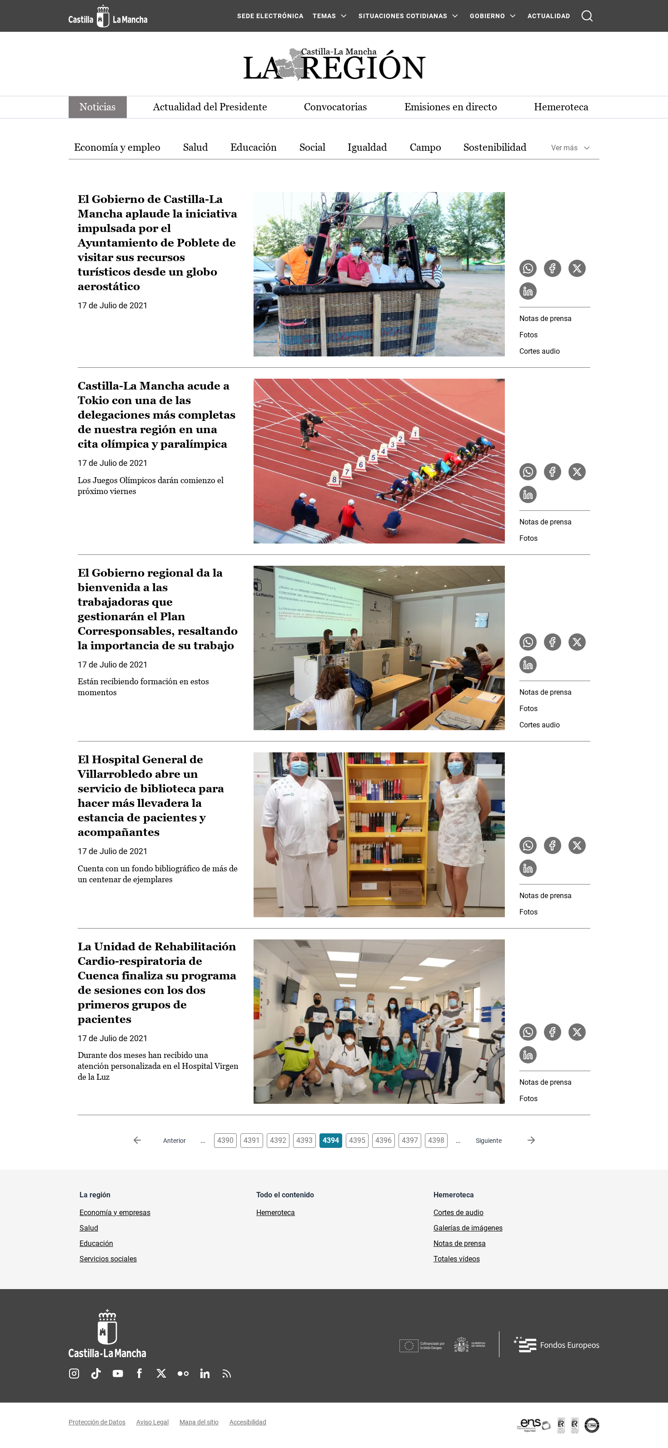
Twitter (161, 1373)
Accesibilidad (247, 1422)
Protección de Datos (97, 1422)
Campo (425, 147)
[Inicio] (192, 1333)
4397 (410, 1140)
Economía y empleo (117, 147)
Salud (195, 147)
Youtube (118, 1373)
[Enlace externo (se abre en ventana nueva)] (557, 1425)
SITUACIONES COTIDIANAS (403, 16)
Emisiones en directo (450, 107)
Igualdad (367, 147)
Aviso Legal (152, 1422)
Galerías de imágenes (468, 1228)
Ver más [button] (564, 147)
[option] (117, 148)
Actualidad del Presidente (210, 107)
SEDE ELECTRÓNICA (270, 16)
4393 (304, 1140)
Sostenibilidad (495, 147)
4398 (436, 1140)
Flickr (183, 1373)
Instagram (74, 1373)
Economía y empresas (115, 1212)
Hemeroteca (561, 107)
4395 (357, 1140)
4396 (383, 1140)
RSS (227, 1373)
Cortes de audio (459, 1212)
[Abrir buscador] (587, 16)
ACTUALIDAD (549, 16)
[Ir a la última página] (524, 1140)
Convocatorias (335, 107)
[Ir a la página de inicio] (108, 16)
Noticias (98, 107)
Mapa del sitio (199, 1422)
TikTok (96, 1373)
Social (312, 147)
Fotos (528, 335)
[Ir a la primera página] (144, 1140)
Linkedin (205, 1373)
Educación (253, 147)
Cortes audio (539, 351)
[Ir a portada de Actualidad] (334, 67)
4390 (225, 1140)
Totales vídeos (457, 1259)
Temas (324, 16)
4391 (252, 1140)
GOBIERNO (487, 16)
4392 (278, 1140)
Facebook (139, 1373)
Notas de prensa (545, 318)
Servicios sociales (108, 1259)
